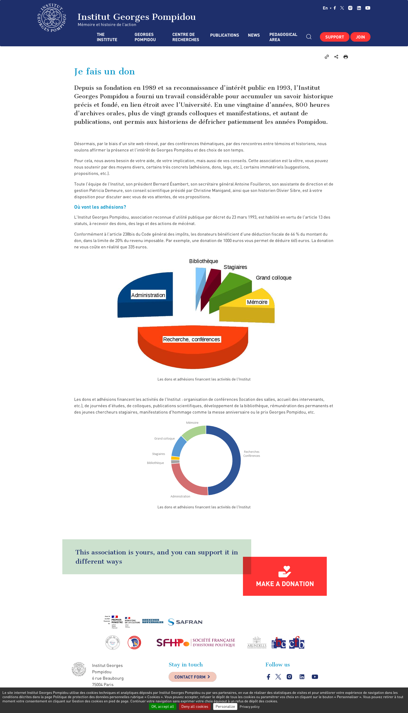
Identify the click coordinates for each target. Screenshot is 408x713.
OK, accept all (162, 706)
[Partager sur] (336, 56)
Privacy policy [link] (249, 706)
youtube (367, 8)
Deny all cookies (194, 706)
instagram (350, 8)
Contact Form (190, 676)
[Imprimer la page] (345, 56)
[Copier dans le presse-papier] (327, 56)
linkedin (359, 8)
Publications (224, 35)
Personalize (225, 706)
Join (360, 36)
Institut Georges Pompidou (135, 16)
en (326, 7)
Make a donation (285, 583)
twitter (342, 8)
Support (334, 36)
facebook (335, 8)
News (254, 35)
